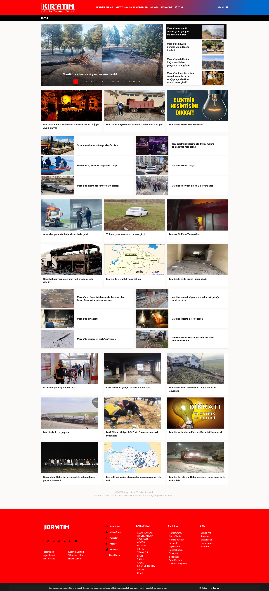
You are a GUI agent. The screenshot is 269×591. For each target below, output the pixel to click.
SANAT (140, 569)
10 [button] (113, 82)
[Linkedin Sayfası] (66, 541)
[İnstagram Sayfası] (55, 541)
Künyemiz (114, 549)
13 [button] (129, 82)
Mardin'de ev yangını (87, 319)
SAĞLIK (140, 559)
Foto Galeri (115, 526)
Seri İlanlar (174, 557)
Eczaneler (174, 543)
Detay (204, 588)
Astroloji (205, 546)
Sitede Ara (206, 533)
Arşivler (113, 544)
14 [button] (134, 82)
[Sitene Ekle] (82, 541)
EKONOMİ (166, 7)
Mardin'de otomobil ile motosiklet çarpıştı (98, 186)
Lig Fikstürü (174, 546)
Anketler (205, 536)
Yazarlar (113, 538)
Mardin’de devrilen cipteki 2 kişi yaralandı (192, 186)
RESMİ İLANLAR (104, 7)
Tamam (216, 588)
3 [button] (75, 82)
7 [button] (96, 82)
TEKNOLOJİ (142, 552)
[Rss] (71, 541)
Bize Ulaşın (114, 555)
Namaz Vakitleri (176, 539)
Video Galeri (115, 532)
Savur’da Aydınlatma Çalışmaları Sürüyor (97, 145)
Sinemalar (174, 553)
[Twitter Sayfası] (49, 541)
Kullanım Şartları (76, 552)
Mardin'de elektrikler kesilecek (187, 319)
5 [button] (86, 82)
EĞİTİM (179, 7)
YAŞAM (140, 562)
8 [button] (102, 82)
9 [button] (107, 82)
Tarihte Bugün (176, 550)
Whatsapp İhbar (75, 555)
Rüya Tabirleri (207, 543)
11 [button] (118, 82)
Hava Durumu (175, 533)
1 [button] (65, 82)
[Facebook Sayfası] (44, 541)
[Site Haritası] (77, 541)
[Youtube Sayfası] (60, 541)
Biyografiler (206, 539)
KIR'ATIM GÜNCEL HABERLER (132, 7)
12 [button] (123, 82)
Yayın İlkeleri (48, 555)
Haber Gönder (75, 558)
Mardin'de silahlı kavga (183, 165)
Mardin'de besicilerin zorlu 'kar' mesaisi (97, 339)
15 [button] (139, 82)
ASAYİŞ (154, 7)
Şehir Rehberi (175, 560)
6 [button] (91, 82)
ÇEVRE (140, 573)
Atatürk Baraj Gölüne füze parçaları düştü (97, 165)
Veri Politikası (49, 558)
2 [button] (70, 82)
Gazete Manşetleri (178, 563)
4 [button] (81, 82)
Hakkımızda (48, 552)
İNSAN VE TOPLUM (146, 566)
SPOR (140, 556)
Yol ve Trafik (175, 536)
